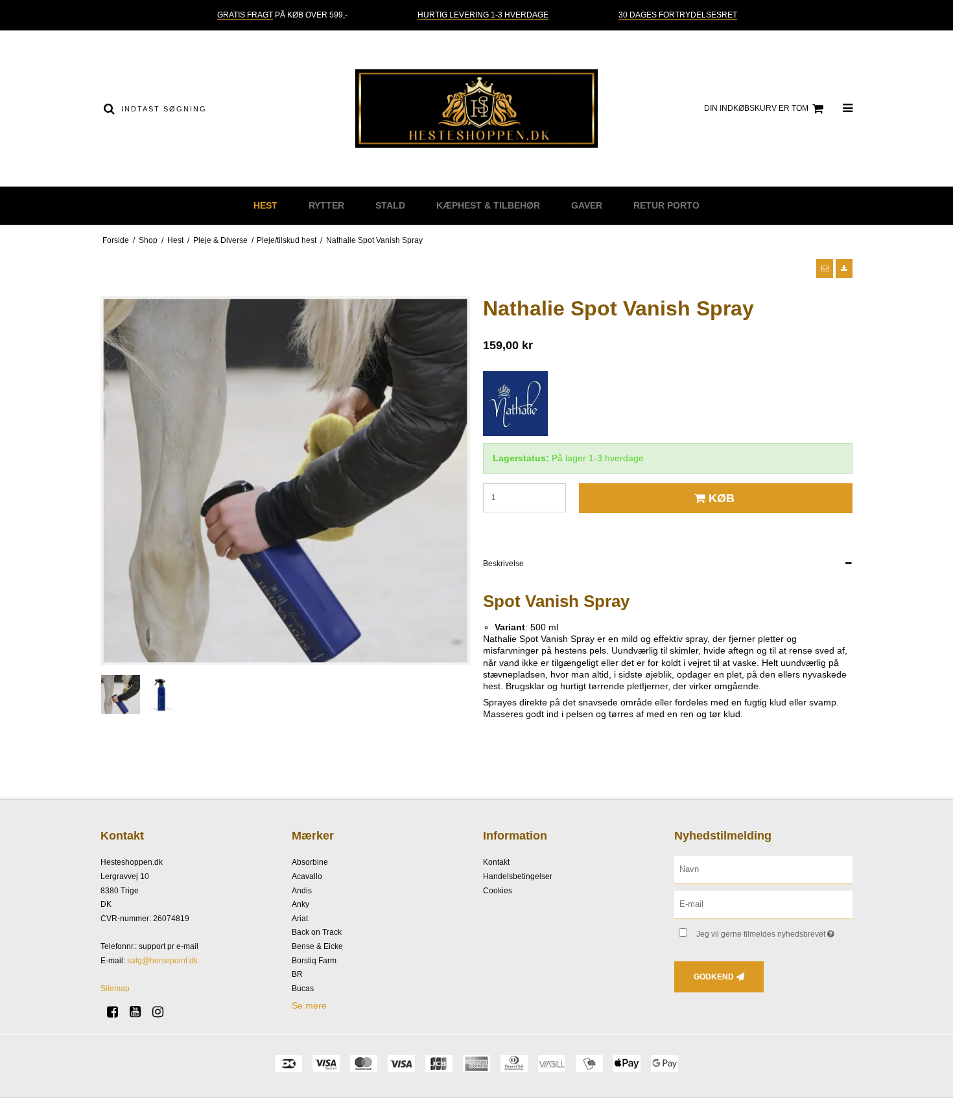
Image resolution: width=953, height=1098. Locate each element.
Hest (265, 205)
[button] (824, 268)
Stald (390, 205)
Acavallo (307, 876)
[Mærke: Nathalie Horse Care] (515, 403)
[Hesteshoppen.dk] (476, 108)
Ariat (300, 918)
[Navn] (763, 869)
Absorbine (310, 862)
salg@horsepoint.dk (162, 960)
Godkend (714, 976)
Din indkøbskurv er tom (756, 108)
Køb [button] (722, 498)
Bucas (303, 988)
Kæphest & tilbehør (488, 205)
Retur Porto (666, 205)
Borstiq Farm (314, 960)
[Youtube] (140, 1012)
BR (297, 974)
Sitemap (115, 988)
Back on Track (317, 932)
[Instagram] (162, 1012)
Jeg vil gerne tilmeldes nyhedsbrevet (774, 931)
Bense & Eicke (317, 946)
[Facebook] (117, 1012)
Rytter (326, 205)
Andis (302, 890)
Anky (300, 904)
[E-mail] (763, 904)
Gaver (586, 205)
